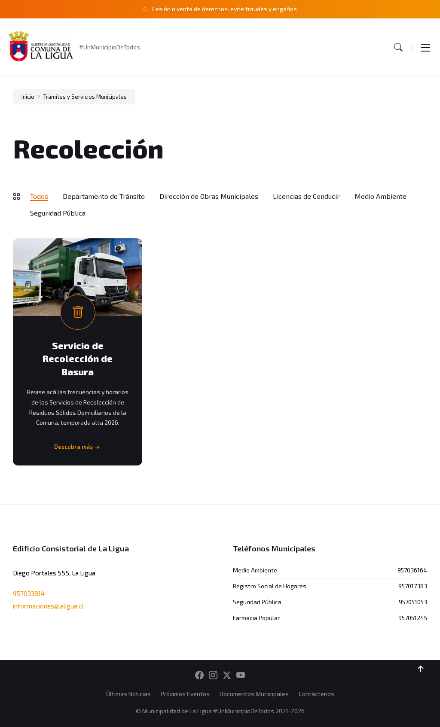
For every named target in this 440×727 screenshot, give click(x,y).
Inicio (27, 96)
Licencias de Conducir (306, 196)
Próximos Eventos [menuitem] (185, 693)
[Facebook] (199, 675)
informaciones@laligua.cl (48, 606)
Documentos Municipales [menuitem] (254, 693)
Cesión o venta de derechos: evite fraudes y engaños (224, 8)
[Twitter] (227, 675)
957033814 (29, 593)
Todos (39, 196)
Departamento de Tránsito (104, 196)
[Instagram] (213, 675)
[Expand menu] (425, 47)
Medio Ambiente (380, 196)
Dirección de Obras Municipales (208, 196)
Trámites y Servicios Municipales (85, 96)
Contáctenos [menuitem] (316, 693)
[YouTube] (240, 675)
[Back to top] (420, 669)
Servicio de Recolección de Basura (78, 358)
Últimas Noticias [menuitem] (128, 693)
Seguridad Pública (58, 213)
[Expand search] (398, 47)
